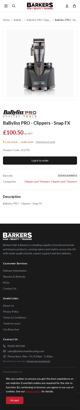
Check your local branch (38, 361)
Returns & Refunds (14, 276)
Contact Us (9, 288)
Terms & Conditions (14, 317)
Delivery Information (15, 270)
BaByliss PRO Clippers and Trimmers (39, 19)
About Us (8, 305)
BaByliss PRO (18, 19)
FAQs (6, 282)
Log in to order (40, 160)
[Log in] (67, 6)
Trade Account (11, 323)
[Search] (13, 6)
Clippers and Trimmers (37, 181)
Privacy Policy (11, 311)
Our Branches (11, 329)
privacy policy (33, 391)
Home (6, 19)
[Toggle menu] (6, 6)
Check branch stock (45, 141)
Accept (14, 400)
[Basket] (74, 6)
